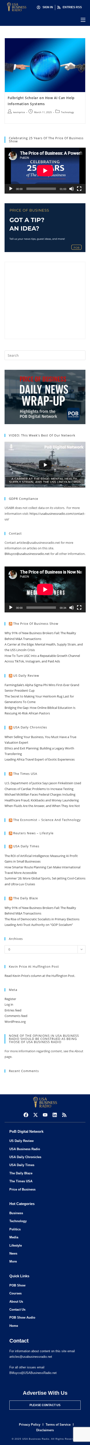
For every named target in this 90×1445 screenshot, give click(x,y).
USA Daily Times (26, 846)
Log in (9, 1004)
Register (10, 999)
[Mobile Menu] (83, 20)
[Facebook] (26, 1115)
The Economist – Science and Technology (47, 820)
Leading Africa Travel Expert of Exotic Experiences (40, 759)
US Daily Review (26, 675)
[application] (45, 171)
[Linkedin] (55, 1115)
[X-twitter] (35, 1115)
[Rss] (64, 1115)
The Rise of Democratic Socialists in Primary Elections (42, 919)
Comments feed (16, 1016)
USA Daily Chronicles (30, 727)
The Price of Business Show (35, 623)
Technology (67, 112)
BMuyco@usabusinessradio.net (27, 554)
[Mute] (71, 188)
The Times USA (25, 773)
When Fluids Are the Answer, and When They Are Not (42, 806)
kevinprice (19, 112)
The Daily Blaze (25, 898)
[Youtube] (45, 1115)
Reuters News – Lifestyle (33, 833)
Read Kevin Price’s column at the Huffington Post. (40, 975)
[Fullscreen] (79, 188)
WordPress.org (15, 1021)
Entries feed (13, 1010)
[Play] (10, 188)
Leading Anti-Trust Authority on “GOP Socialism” (39, 924)
